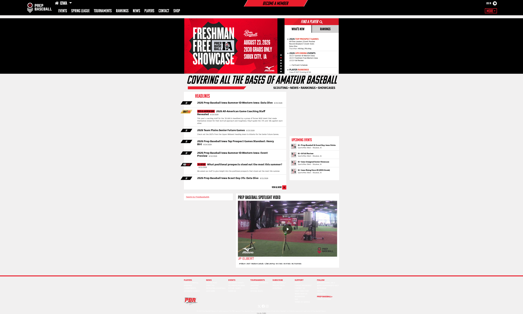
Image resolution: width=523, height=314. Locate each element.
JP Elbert (246, 258)
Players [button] (149, 11)
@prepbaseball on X (326, 283)
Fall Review (299, 60)
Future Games (234, 288)
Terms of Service (302, 302)
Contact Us (300, 288)
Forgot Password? (303, 285)
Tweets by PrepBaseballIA (197, 197)
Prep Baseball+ (279, 283)
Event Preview (309, 41)
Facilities (254, 288)
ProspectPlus (279, 285)
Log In (488, 3)
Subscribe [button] (278, 280)
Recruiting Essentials (215, 288)
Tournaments (103, 11)
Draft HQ (210, 285)
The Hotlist (201, 165)
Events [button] (62, 11)
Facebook (321, 294)
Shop (176, 11)
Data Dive (293, 46)
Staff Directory (302, 291)
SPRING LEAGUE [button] (80, 11)
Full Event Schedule (300, 65)
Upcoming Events (236, 283)
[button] (281, 55)
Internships (300, 296)
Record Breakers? (296, 44)
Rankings (122, 11)
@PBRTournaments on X (328, 285)
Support (299, 280)
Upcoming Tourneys (259, 283)
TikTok (320, 291)
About (297, 283)
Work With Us (301, 294)
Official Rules (256, 291)
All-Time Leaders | (296, 41)
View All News (277, 187)
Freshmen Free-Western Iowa (306, 58)
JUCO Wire (210, 291)
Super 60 (232, 291)
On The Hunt (211, 283)
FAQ (296, 299)
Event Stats (309, 44)
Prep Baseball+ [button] (324, 296)
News (136, 11)
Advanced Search (192, 291)
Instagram (321, 288)
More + (490, 11)
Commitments (190, 288)
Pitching (308, 48)
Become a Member (275, 3)
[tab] (298, 29)
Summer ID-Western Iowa (305, 56)
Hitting (301, 48)
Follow (321, 280)
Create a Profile (191, 283)
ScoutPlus (277, 288)
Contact (164, 11)
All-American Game (236, 285)
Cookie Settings (324, 299)
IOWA (64, 3)
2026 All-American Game (206, 111)
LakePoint (254, 285)
